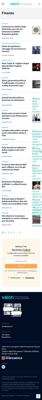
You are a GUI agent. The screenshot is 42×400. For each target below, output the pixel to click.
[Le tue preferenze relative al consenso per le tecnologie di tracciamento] (38, 396)
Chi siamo (6, 335)
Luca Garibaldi (6, 190)
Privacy (4, 395)
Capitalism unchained (11, 43)
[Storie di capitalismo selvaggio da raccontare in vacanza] (36, 50)
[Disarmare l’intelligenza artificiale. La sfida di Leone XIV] (36, 185)
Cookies (11, 395)
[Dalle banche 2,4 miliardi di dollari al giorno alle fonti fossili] (36, 151)
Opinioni (5, 23)
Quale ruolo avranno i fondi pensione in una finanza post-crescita (15, 115)
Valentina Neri (6, 225)
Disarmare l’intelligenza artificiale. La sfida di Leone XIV (14, 184)
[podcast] (3, 367)
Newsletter (6, 337)
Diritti (4, 178)
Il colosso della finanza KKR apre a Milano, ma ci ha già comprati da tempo (14, 167)
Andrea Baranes (7, 89)
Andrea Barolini (7, 105)
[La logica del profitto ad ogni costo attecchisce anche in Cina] (36, 134)
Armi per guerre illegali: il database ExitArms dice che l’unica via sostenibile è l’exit (15, 201)
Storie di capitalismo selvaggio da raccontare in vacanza (14, 48)
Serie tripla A (7, 60)
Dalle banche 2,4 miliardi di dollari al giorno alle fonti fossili (14, 150)
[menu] (3, 4)
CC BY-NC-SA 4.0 (8, 379)
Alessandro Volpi (7, 38)
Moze (27, 395)
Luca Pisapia (6, 72)
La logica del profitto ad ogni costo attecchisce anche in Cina (15, 132)
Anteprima (29, 278)
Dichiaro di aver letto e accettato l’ (22, 271)
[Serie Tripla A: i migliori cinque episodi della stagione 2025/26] (36, 67)
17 (20, 232)
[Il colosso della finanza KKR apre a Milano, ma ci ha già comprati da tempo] (36, 168)
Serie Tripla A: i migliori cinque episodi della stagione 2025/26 (15, 65)
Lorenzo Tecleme (8, 55)
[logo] (21, 4)
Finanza (5, 77)
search (39, 4)
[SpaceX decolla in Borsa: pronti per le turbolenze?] (36, 101)
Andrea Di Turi (7, 122)
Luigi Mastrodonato (8, 139)
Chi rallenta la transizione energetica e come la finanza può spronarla (15, 218)
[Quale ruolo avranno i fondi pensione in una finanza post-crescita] (36, 117)
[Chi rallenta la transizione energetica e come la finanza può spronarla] (36, 220)
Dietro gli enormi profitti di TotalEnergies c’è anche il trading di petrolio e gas (14, 83)
